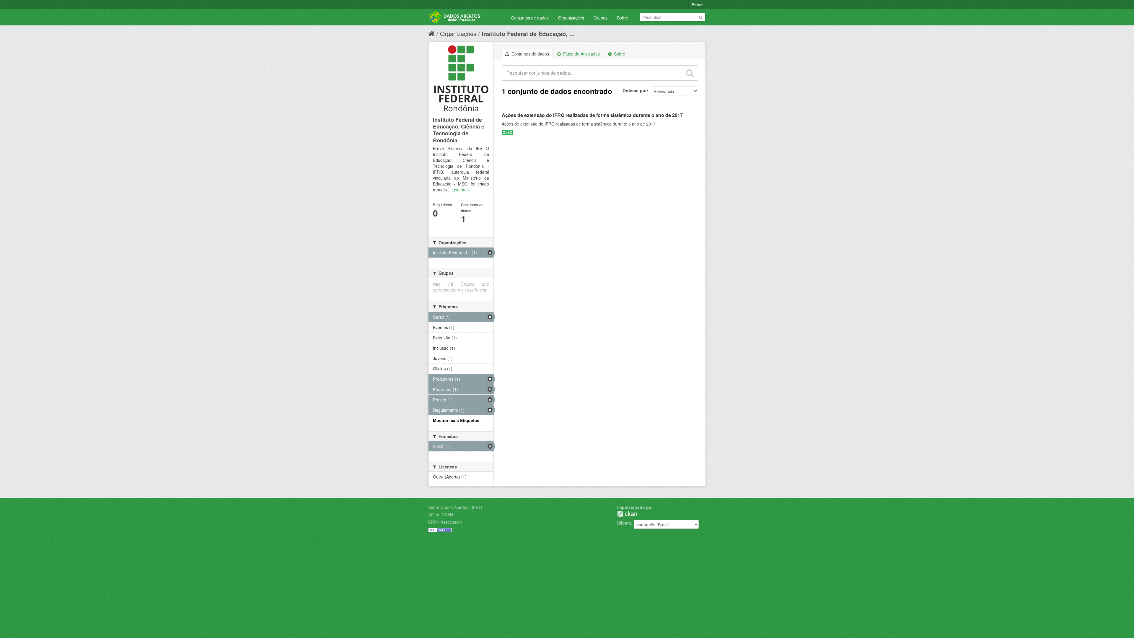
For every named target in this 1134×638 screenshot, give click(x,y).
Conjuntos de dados (530, 18)
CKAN (627, 514)
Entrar (697, 4)
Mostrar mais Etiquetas (456, 420)
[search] (690, 73)
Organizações (571, 18)
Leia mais (461, 190)
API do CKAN (440, 514)
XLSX (507, 132)
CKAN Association (445, 522)
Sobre (622, 18)
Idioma (624, 523)
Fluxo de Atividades (581, 54)
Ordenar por (635, 90)
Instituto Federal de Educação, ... (528, 33)
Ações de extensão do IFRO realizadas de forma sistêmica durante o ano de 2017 (592, 115)
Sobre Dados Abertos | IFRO (455, 507)
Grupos (600, 18)
